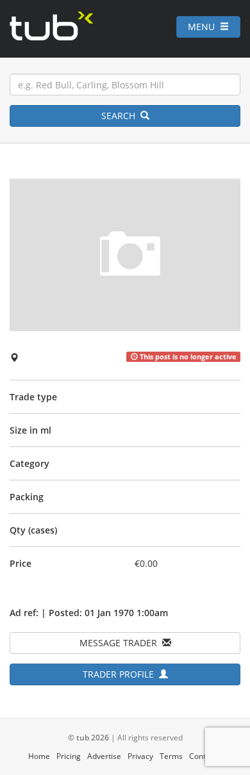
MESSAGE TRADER (120, 643)
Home (39, 756)
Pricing (68, 756)
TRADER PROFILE (121, 674)
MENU (204, 26)
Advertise (104, 756)
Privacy (140, 756)
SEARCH (120, 116)
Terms (171, 756)
